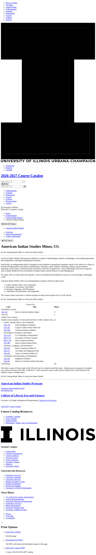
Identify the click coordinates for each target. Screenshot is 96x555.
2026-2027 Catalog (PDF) (15, 548)
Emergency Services (13, 475)
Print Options (8, 241)
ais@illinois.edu (7, 390)
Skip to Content (11, 3)
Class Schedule (11, 419)
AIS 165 (7, 328)
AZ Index (9, 5)
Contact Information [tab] (13, 236)
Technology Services (13, 503)
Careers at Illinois (12, 456)
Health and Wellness (13, 484)
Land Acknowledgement (15, 499)
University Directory (13, 479)
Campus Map (11, 451)
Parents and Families (13, 486)
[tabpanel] (48, 273)
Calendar (9, 170)
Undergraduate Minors (14, 218)
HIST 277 (7, 338)
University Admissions (14, 454)
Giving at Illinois (12, 460)
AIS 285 (7, 359)
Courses (9, 16)
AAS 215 (7, 335)
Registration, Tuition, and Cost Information (21, 423)
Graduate (9, 11)
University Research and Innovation (19, 501)
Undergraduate (11, 9)
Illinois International (13, 506)
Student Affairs (11, 421)
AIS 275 (7, 351)
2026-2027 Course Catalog (22, 175)
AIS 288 (7, 330)
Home (8, 213)
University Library (12, 466)
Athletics (9, 464)
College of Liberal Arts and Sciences (22, 395)
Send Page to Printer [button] (13, 532)
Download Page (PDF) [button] (14, 540)
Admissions (10, 166)
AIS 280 (7, 343)
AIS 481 (7, 361)
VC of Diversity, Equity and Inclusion (20, 497)
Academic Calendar (13, 417)
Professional (10, 13)
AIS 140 (7, 325)
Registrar (9, 168)
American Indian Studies (15, 228)
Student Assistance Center (15, 482)
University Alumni (12, 462)
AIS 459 (7, 353)
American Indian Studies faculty (13, 388)
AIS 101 (4, 312)
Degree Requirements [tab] (14, 234)
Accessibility (10, 518)
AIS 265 (7, 348)
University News (12, 458)
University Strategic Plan (15, 508)
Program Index (11, 201)
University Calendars (13, 477)
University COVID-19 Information (18, 488)
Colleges (9, 18)
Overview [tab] (9, 232)
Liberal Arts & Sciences (48, 400)
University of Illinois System (16, 510)
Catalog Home (11, 7)
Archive (9, 20)
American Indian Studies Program (21, 383)
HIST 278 (7, 340)
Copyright (9, 516)
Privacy (8, 514)
